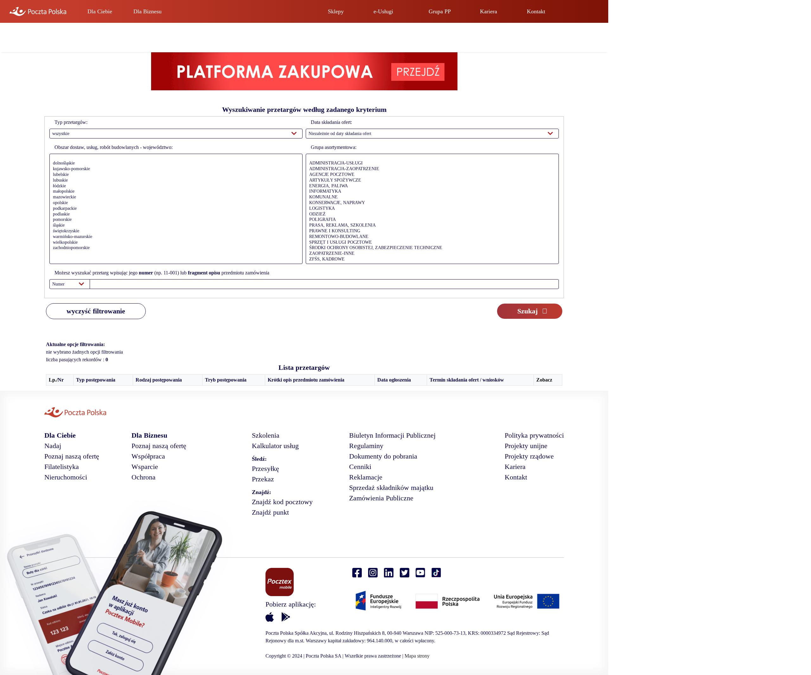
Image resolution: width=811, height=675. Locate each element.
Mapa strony (417, 656)
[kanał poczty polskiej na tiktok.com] (436, 573)
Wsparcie (144, 467)
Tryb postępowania (225, 379)
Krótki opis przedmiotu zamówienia (306, 379)
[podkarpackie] (174, 209)
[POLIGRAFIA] (431, 220)
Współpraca (148, 456)
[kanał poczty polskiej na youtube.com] (420, 573)
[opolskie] (174, 203)
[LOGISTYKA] (431, 209)
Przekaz (263, 479)
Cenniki (360, 467)
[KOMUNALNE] (431, 197)
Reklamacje (365, 477)
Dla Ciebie (99, 11)
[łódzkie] (174, 186)
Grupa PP (440, 11)
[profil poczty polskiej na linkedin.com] (388, 573)
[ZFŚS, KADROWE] (431, 259)
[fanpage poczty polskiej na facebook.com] (357, 573)
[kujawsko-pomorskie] (174, 169)
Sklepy (336, 11)
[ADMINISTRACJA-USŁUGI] (431, 163)
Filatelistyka (61, 467)
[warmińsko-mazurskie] (174, 237)
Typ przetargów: (70, 122)
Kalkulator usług (275, 446)
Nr (61, 379)
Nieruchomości (65, 477)
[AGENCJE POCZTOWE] (431, 175)
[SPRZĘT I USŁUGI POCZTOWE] (431, 243)
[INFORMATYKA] (431, 192)
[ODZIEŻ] (431, 214)
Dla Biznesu (147, 11)
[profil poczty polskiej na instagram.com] (373, 573)
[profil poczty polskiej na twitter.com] (404, 573)
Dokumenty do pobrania (383, 456)
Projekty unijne (526, 446)
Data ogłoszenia (394, 379)
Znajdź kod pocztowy (282, 502)
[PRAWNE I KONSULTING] (431, 231)
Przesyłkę (265, 469)
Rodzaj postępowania (159, 379)
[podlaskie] (174, 214)
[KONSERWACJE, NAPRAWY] (431, 203)
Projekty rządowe (529, 456)
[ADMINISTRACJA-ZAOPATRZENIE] (431, 169)
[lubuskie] (174, 180)
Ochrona (143, 477)
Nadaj (52, 446)
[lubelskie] (174, 175)
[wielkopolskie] (174, 243)
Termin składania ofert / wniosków (467, 379)
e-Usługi (383, 11)
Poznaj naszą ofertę (71, 456)
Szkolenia (265, 435)
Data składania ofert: (331, 122)
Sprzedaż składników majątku (391, 488)
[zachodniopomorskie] (174, 248)
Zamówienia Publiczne (381, 498)
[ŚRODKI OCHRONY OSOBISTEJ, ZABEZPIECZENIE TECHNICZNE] (431, 248)
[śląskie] (174, 225)
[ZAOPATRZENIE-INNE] (431, 254)
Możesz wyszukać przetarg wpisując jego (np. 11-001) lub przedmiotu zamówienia (161, 272)
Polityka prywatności (534, 435)
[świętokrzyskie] (174, 231)
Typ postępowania (95, 379)
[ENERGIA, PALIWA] (431, 186)
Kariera (488, 11)
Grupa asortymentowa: (333, 147)
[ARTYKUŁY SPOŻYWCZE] (431, 180)
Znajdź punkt (270, 512)
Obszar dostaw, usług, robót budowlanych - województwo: (113, 147)
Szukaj (527, 311)
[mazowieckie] (174, 197)
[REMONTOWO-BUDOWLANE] (431, 237)
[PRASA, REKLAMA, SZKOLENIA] (431, 225)
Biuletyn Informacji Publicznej (392, 435)
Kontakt (536, 11)
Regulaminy (366, 446)
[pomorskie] (174, 220)
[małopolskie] (174, 192)
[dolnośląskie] (174, 163)
